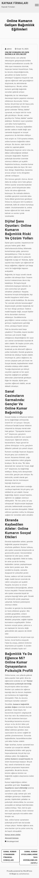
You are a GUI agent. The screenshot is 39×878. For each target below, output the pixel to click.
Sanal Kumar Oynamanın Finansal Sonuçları (9, 856)
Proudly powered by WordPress (19, 871)
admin (9, 49)
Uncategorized (13, 841)
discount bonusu (12, 838)
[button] (37, 5)
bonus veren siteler (13, 835)
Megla (13, 874)
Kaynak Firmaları (15, 3)
